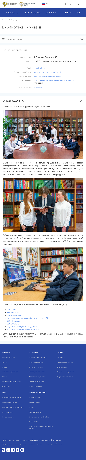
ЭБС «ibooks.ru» (14, 321)
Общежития (6, 386)
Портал (31, 407)
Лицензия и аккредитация (65, 372)
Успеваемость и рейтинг (65, 362)
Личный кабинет (34, 402)
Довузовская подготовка (37, 377)
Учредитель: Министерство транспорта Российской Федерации (22, 444)
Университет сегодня (8, 357)
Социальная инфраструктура (11, 381)
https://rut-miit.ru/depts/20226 (47, 72)
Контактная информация (10, 372)
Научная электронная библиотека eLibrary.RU (28, 318)
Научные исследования (9, 402)
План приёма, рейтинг (36, 362)
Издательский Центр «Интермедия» (23, 329)
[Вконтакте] (3, 450)
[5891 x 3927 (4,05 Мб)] (43, 204)
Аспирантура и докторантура (11, 397)
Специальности (62, 367)
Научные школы (7, 412)
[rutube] (8, 450)
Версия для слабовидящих (55, 444)
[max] (22, 450)
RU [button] (46, 4)
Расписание (60, 357)
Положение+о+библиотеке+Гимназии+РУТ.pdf (55, 80)
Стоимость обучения (36, 367)
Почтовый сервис (35, 412)
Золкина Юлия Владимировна (47, 76)
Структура (5, 362)
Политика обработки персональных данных (41, 428)
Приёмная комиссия (35, 386)
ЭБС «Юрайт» (13, 312)
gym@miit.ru (39, 68)
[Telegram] (13, 450)
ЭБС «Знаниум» (14, 315)
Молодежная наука (8, 417)
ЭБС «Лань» (12, 309)
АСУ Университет (34, 397)
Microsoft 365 (33, 422)
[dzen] (17, 450)
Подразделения (16, 20)
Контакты (56, 4)
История (4, 377)
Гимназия (38, 87)
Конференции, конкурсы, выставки (13, 407)
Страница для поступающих (38, 357)
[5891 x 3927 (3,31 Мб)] (43, 274)
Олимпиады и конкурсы (37, 381)
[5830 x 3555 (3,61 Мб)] (43, 134)
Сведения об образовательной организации (46, 440)
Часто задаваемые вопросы (38, 372)
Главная (4, 20)
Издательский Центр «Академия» (22, 326)
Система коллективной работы (39, 417)
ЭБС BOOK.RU (13, 323)
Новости (4, 367)
